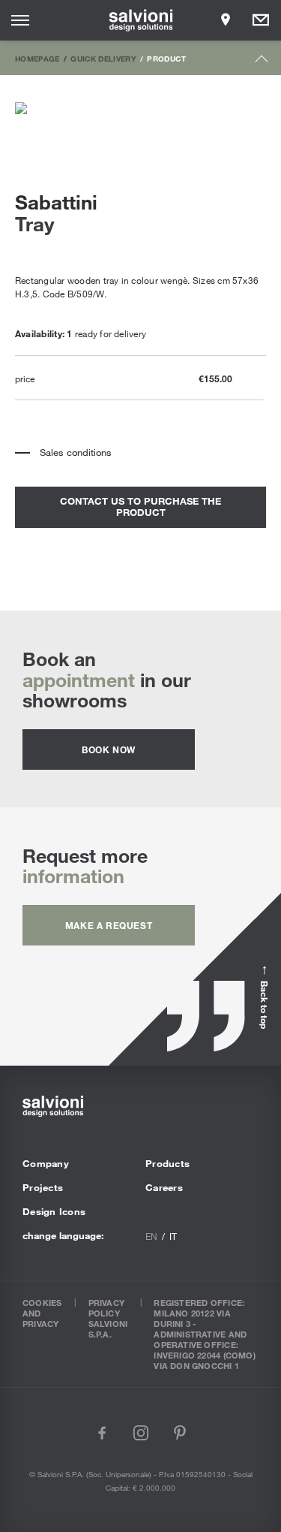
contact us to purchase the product (140, 507)
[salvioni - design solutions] (140, 20)
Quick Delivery (103, 58)
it (173, 1236)
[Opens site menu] (20, 20)
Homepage (37, 58)
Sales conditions (76, 452)
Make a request (108, 925)
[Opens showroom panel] (226, 20)
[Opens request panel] (261, 20)
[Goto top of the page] (262, 62)
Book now (109, 749)
